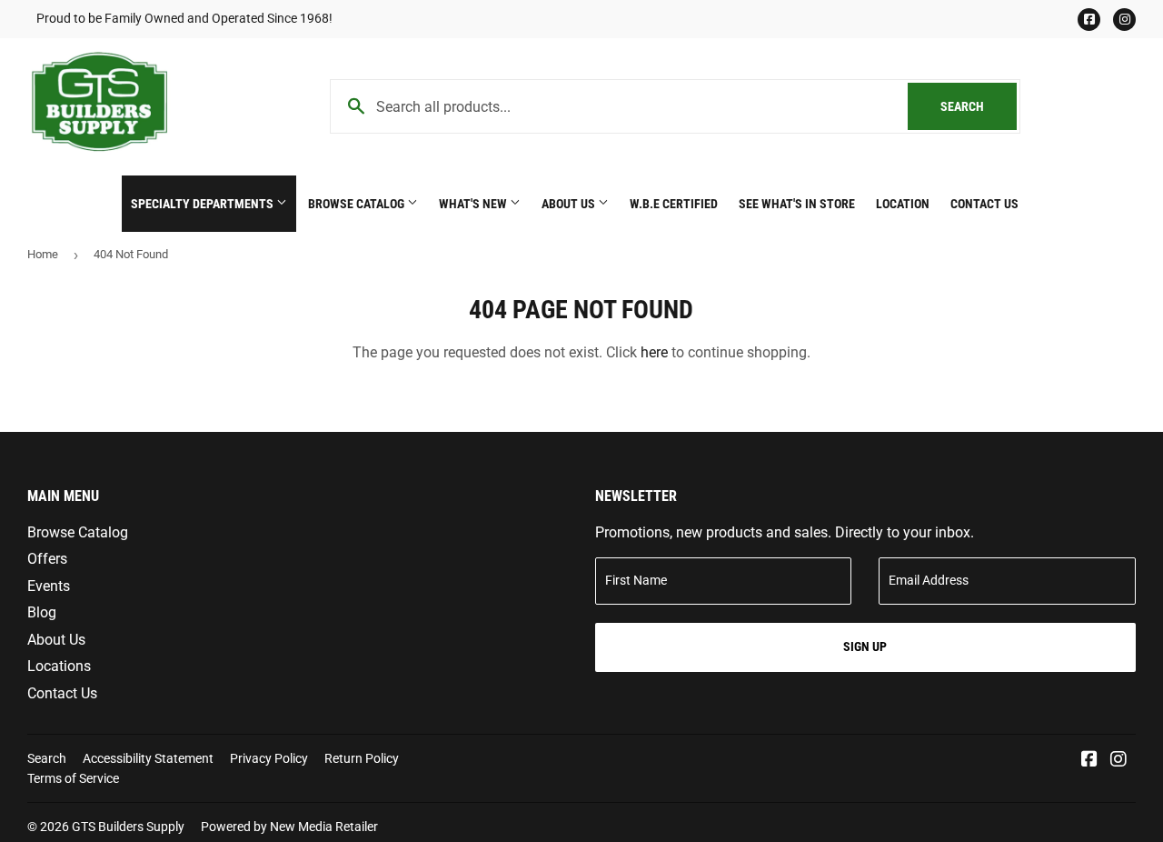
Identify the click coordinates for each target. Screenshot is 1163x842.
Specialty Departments (203, 203)
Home (42, 254)
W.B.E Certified (674, 203)
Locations (59, 666)
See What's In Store (797, 203)
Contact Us (984, 203)
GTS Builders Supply (128, 826)
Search (978, 106)
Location (902, 203)
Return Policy (361, 758)
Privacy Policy (269, 758)
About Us (570, 203)
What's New (474, 203)
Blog (41, 612)
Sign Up (865, 646)
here (654, 352)
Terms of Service (73, 778)
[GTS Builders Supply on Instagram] (1118, 760)
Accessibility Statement (148, 758)
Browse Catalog (357, 203)
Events (48, 586)
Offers (47, 558)
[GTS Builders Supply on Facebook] (1089, 760)
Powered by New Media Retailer (289, 826)
